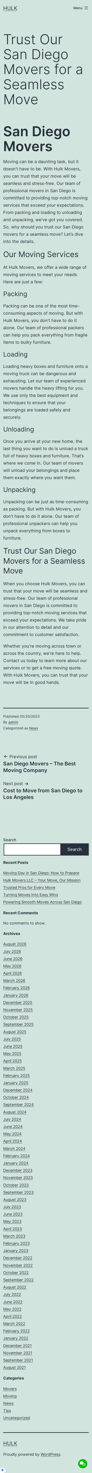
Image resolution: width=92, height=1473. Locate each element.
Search (9, 840)
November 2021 (17, 1353)
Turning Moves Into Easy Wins (30, 894)
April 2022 (12, 1316)
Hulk (10, 8)
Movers (10, 1389)
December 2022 (17, 1258)
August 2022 (14, 1287)
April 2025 (12, 1061)
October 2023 (16, 1185)
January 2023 (15, 1250)
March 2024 (14, 1148)
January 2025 (15, 1083)
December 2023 (17, 1170)
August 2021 (14, 1367)
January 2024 (15, 1163)
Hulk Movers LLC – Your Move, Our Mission (42, 880)
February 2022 (16, 1331)
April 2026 (12, 973)
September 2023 (18, 1192)
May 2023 (12, 1221)
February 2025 (16, 1075)
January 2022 (15, 1338)
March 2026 (14, 980)
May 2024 (12, 1134)
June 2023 (12, 1214)
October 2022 (16, 1272)
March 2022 (14, 1323)
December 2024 (18, 1090)
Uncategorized (16, 1418)
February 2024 (16, 1156)
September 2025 (18, 1024)
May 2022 (12, 1309)
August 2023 (14, 1199)
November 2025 (18, 1010)
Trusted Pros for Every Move (29, 887)
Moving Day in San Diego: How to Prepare (41, 873)
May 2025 (12, 1053)
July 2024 (12, 1119)
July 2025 (12, 1039)
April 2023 (12, 1229)
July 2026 (12, 951)
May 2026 (12, 966)
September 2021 (18, 1360)
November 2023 (18, 1177)
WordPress (50, 1454)
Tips (7, 1410)
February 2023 (16, 1243)
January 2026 (15, 995)
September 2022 (18, 1280)
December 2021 (17, 1345)
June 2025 (12, 1046)
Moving (10, 1396)
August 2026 (14, 944)
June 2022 (12, 1302)
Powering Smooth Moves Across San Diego (42, 902)
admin (13, 722)
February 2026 (16, 988)
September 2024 (18, 1104)
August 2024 (15, 1112)
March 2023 (14, 1236)
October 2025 (16, 1017)
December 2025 (17, 1002)
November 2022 (18, 1265)
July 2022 (12, 1294)
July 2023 (12, 1207)
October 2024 (16, 1097)
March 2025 (14, 1068)
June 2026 (12, 959)
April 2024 (12, 1141)
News (33, 728)
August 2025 (14, 1032)
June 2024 (13, 1126)
